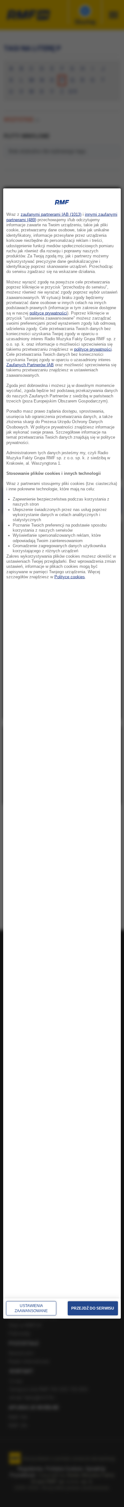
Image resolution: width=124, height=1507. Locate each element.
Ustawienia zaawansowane (31, 1308)
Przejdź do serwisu (92, 1308)
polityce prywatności (48, 313)
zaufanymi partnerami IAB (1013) (51, 214)
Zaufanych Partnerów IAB (30, 365)
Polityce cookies (69, 577)
